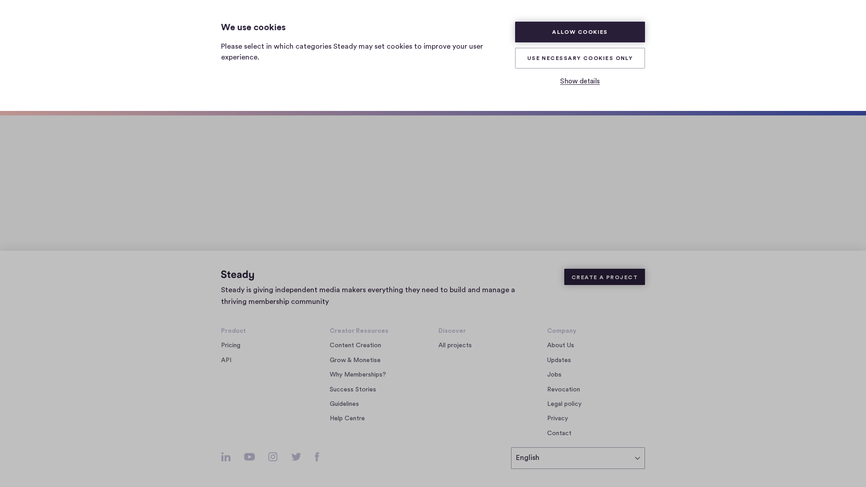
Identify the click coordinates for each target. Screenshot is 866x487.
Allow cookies (580, 32)
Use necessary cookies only (580, 58)
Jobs (557, 375)
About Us (560, 345)
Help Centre (347, 418)
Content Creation (355, 345)
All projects (455, 345)
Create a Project (604, 277)
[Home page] (237, 275)
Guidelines (344, 404)
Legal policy (564, 404)
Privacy (557, 418)
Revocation (563, 389)
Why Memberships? (358, 375)
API (226, 360)
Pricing (230, 345)
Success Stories (353, 389)
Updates (559, 360)
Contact (559, 433)
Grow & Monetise (355, 360)
